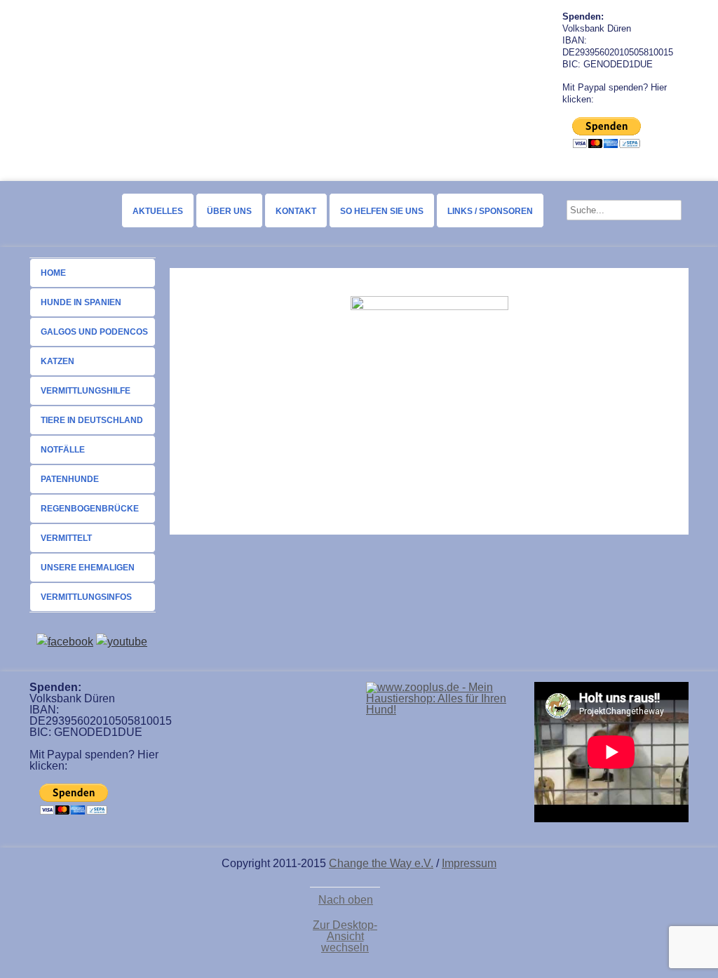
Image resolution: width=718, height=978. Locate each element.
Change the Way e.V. (381, 863)
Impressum (469, 863)
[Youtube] (121, 642)
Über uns (229, 211)
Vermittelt (66, 538)
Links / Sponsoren (490, 211)
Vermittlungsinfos (86, 597)
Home (53, 273)
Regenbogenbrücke (90, 509)
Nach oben (345, 900)
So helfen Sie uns (382, 211)
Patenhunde (70, 479)
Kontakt (296, 211)
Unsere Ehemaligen (88, 567)
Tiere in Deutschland (92, 420)
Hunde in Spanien (81, 302)
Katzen (57, 361)
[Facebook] (64, 642)
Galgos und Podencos (94, 332)
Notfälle (63, 450)
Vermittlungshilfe (85, 391)
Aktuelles (158, 211)
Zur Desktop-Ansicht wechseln (345, 936)
